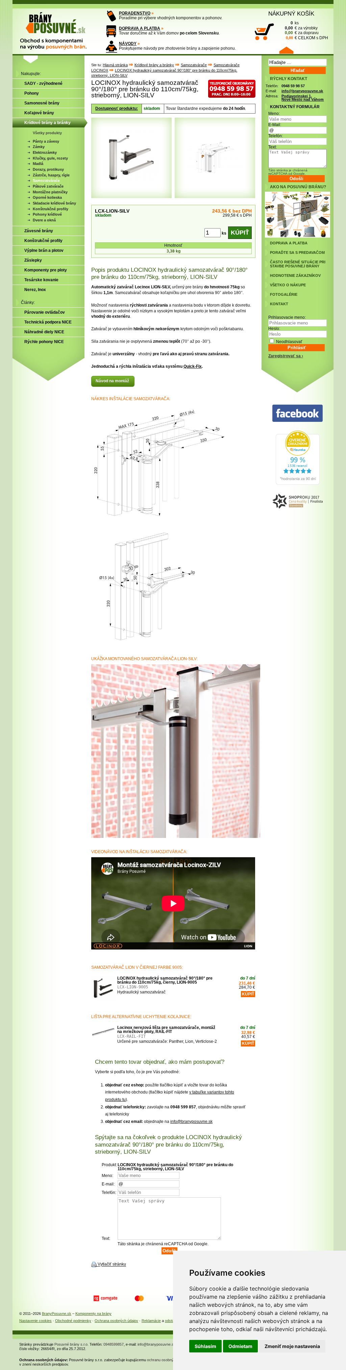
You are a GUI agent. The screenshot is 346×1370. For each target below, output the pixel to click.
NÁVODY (128, 43)
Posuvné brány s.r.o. (71, 1344)
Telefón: (275, 136)
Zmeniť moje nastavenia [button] (292, 1346)
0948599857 (113, 1344)
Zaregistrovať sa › (285, 356)
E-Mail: (274, 124)
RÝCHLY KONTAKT (288, 78)
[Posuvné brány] (58, 27)
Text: (272, 147)
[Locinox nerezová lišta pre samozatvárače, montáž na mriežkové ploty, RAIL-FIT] (103, 1038)
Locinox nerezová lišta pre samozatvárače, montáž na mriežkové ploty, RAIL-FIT (166, 1029)
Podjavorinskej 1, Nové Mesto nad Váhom (302, 98)
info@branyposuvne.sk (191, 1121)
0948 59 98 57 (293, 86)
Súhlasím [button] (205, 1346)
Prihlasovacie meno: (287, 317)
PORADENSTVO (134, 13)
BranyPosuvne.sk (56, 1314)
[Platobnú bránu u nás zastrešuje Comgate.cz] (105, 1298)
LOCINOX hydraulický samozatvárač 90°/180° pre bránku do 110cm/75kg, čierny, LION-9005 (165, 980)
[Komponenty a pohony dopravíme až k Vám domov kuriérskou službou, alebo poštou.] (111, 31)
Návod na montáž (113, 381)
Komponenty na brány (93, 1314)
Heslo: (274, 328)
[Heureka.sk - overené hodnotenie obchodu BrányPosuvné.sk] (298, 483)
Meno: (274, 113)
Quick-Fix (192, 366)
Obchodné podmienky (73, 1321)
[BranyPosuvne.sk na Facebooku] (297, 414)
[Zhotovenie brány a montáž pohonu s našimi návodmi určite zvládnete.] (111, 46)
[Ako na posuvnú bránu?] (297, 236)
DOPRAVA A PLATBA (139, 28)
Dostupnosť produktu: (116, 108)
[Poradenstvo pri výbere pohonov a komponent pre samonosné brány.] (111, 16)
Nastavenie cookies (35, 1321)
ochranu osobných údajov (168, 1360)
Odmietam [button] (240, 1346)
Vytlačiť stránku (112, 1264)
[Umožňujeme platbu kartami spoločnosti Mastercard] (139, 1298)
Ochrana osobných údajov (116, 1321)
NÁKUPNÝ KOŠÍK (291, 13)
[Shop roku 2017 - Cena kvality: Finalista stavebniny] (297, 501)
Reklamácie (151, 1321)
